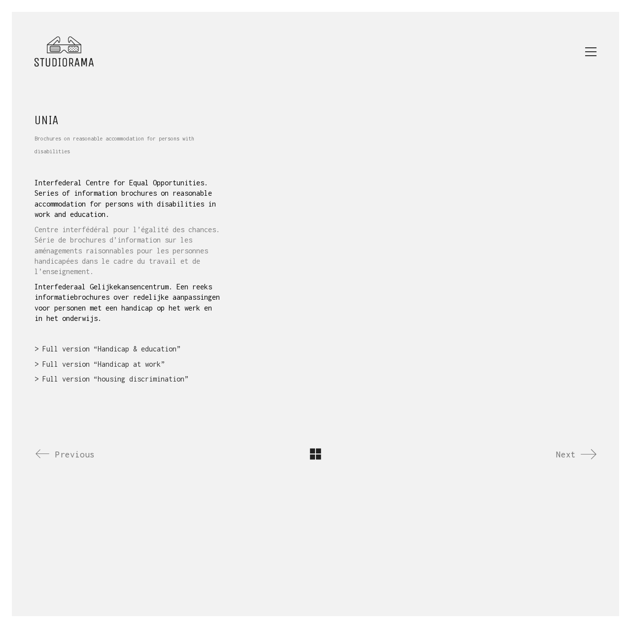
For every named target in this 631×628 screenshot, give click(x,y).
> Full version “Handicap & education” (107, 349)
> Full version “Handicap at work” (100, 364)
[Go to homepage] (64, 51)
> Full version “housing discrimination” (111, 379)
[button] (590, 52)
